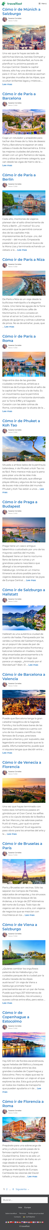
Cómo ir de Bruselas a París (22, 845)
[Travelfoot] (11, 3)
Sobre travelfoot (11, 1213)
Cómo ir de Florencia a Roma (23, 1103)
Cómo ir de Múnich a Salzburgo (21, 11)
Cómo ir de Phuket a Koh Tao (21, 423)
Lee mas (7, 84)
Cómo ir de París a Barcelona (19, 96)
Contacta (17, 1217)
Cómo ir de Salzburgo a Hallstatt (23, 592)
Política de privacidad (36, 1213)
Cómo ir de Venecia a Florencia (21, 764)
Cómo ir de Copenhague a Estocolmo (15, 1017)
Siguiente (22, 1189)
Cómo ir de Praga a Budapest (19, 504)
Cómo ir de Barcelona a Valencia (23, 676)
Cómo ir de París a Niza (23, 259)
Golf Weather (30, 1217)
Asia (20, 1207)
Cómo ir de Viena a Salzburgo (19, 926)
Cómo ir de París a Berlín (19, 177)
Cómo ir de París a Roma (19, 338)
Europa (27, 1207)
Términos (22, 1213)
